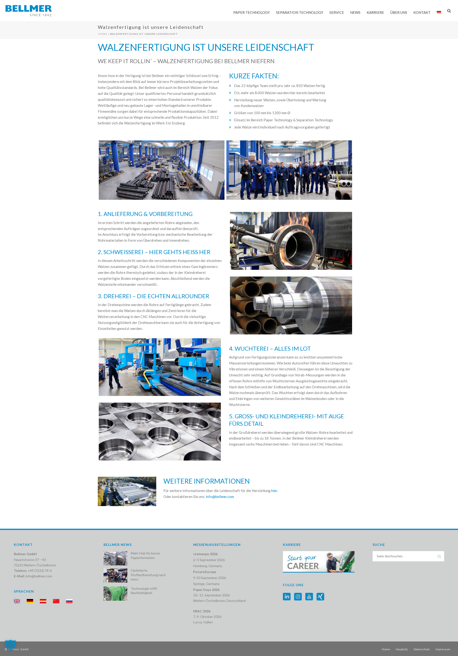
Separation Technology (299, 12)
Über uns (398, 12)
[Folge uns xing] (320, 597)
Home (102, 33)
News (355, 12)
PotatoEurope (204, 572)
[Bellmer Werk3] (161, 170)
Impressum (443, 649)
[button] (10, 645)
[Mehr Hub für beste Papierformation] (115, 558)
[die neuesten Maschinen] (160, 367)
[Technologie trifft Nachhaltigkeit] (115, 593)
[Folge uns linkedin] (287, 597)
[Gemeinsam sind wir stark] (289, 170)
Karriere (375, 12)
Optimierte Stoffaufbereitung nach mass (148, 574)
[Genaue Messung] (160, 432)
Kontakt (422, 12)
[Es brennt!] (291, 241)
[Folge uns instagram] (298, 597)
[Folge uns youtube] (309, 597)
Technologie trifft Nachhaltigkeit (144, 590)
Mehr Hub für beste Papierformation (145, 555)
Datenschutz (422, 649)
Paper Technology (251, 12)
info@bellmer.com (39, 576)
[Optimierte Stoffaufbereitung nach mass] (115, 575)
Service (336, 12)
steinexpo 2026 (205, 554)
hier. (274, 490)
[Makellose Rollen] (291, 305)
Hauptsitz (402, 649)
